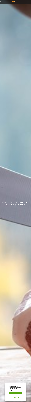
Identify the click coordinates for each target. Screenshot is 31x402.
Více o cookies (19, 390)
